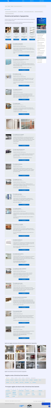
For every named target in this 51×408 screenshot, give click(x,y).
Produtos (31, 0)
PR (13, 389)
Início (34, 401)
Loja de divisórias (39, 55)
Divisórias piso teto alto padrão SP (39, 11)
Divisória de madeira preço (41, 45)
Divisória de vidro (39, 59)
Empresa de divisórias (40, 53)
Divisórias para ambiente (40, 38)
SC (15, 389)
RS (17, 389)
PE (19, 389)
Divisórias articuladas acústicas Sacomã (28, 11)
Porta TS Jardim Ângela (20, 11)
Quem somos (42, 0)
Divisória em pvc (39, 62)
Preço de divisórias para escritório (40, 49)
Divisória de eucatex (40, 35)
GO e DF (25, 389)
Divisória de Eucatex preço (41, 50)
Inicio (23, 0)
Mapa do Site (43, 401)
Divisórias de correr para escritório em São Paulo (11, 11)
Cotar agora (8, 39)
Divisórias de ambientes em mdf (41, 40)
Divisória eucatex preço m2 (41, 46)
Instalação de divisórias (40, 52)
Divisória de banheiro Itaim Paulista (9, 13)
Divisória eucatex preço (40, 42)
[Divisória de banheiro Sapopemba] (8, 30)
